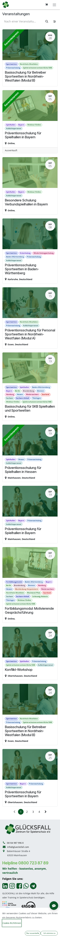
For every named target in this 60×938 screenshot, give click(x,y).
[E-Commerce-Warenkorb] (46, 4)
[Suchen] (46, 21)
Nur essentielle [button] (32, 933)
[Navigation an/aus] (54, 4)
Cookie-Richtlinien (11, 923)
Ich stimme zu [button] (49, 933)
